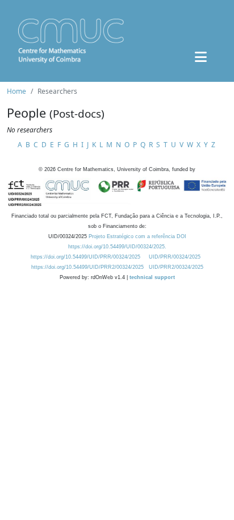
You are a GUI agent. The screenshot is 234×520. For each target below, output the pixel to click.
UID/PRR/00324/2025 (174, 257)
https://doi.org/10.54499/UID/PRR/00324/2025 (85, 257)
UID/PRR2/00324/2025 (176, 267)
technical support (152, 277)
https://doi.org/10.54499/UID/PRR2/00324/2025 (87, 267)
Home (16, 91)
